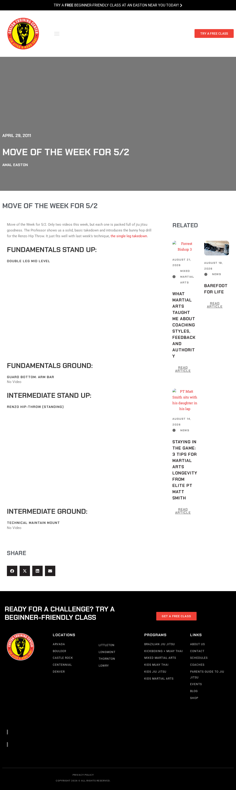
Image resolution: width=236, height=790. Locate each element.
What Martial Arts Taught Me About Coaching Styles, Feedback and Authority (183, 325)
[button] (57, 33)
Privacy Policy (83, 775)
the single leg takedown (129, 236)
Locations (64, 634)
